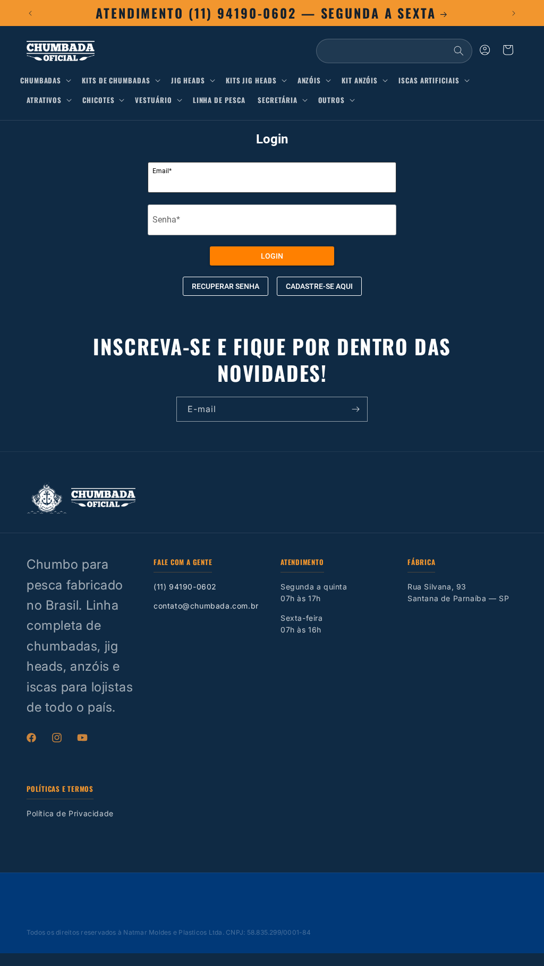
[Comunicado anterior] (30, 13)
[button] (47, 80)
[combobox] (394, 51)
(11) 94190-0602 (185, 586)
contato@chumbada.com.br (206, 605)
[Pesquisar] (458, 51)
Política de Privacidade (70, 813)
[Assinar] (355, 409)
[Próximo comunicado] (513, 13)
